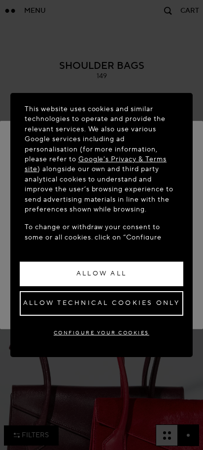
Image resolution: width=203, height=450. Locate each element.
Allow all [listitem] (101, 273)
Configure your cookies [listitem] (101, 333)
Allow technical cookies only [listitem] (101, 303)
